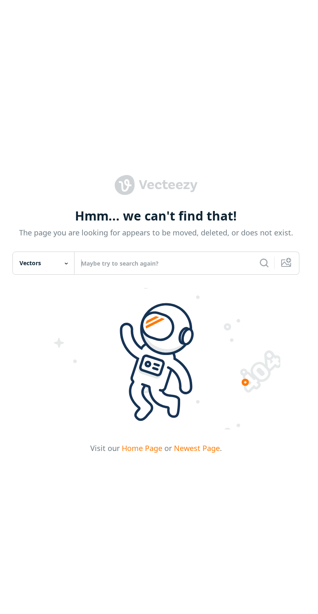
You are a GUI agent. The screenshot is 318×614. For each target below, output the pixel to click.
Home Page (142, 448)
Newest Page (197, 448)
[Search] (264, 263)
